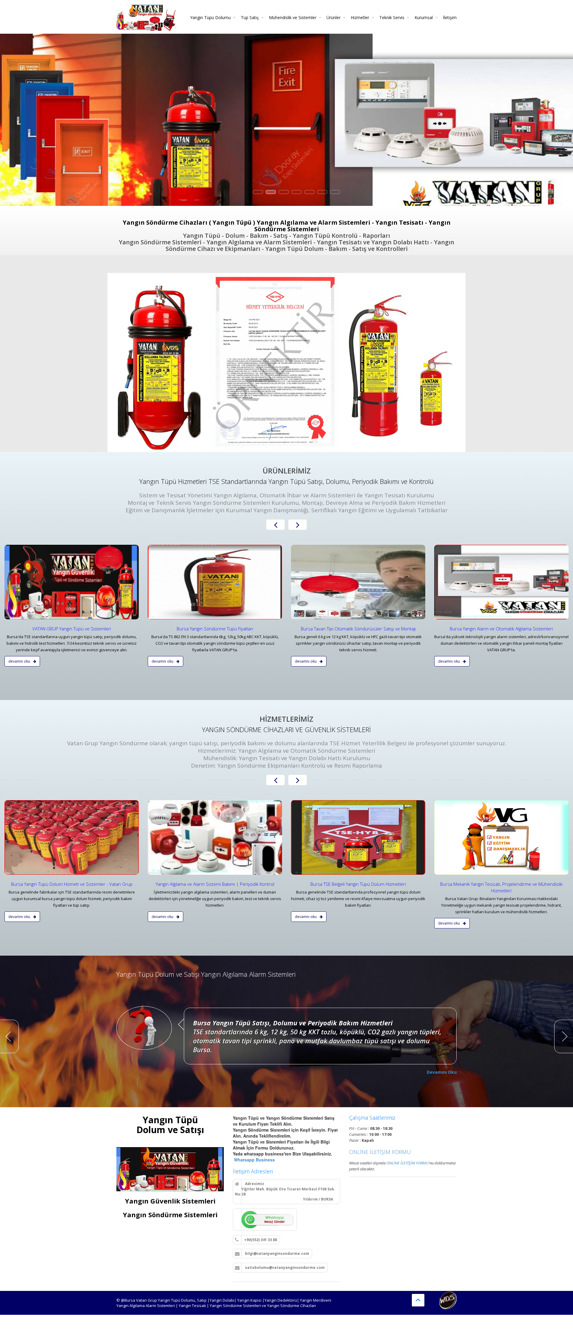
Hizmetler (360, 17)
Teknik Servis (391, 17)
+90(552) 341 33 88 (260, 1239)
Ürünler (333, 17)
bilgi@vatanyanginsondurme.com (276, 1253)
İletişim (450, 17)
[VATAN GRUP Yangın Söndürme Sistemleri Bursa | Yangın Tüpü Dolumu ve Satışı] (146, 15)
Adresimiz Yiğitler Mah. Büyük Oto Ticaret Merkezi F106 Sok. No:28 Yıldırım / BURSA (285, 1191)
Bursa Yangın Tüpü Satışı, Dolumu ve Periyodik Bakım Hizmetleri (293, 1022)
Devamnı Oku (19, 661)
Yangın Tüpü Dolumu (210, 17)
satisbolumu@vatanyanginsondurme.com (284, 1267)
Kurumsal (424, 17)
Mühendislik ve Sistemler (292, 17)
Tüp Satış (250, 17)
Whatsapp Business (254, 1160)
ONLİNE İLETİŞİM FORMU (380, 1151)
